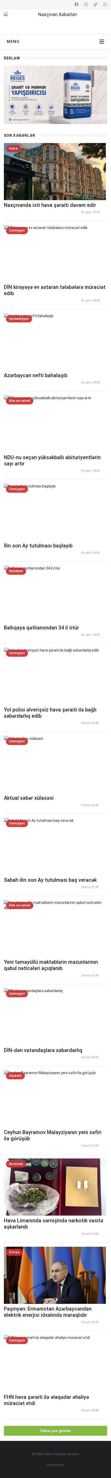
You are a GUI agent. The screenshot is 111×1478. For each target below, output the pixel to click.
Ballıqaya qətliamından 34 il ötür (41, 628)
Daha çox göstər (55, 1430)
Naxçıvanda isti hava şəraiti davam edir (50, 205)
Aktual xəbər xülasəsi (29, 798)
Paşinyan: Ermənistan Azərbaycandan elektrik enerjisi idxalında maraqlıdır (48, 1312)
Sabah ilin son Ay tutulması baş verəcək (50, 880)
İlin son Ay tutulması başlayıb (38, 546)
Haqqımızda (55, 1465)
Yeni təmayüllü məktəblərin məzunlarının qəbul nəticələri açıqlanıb (51, 965)
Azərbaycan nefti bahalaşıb (35, 375)
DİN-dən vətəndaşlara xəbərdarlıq (43, 1050)
